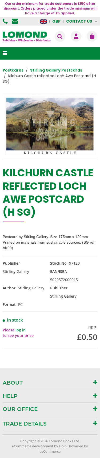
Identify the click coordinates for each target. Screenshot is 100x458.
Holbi (63, 446)
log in (20, 329)
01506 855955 (6, 21)
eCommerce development (32, 446)
